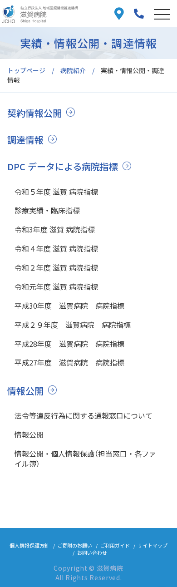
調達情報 (25, 139)
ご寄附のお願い (74, 545)
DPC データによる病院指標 (62, 166)
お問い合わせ (92, 552)
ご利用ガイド (115, 545)
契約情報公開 (34, 112)
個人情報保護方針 (29, 545)
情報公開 (25, 390)
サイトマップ (152, 545)
